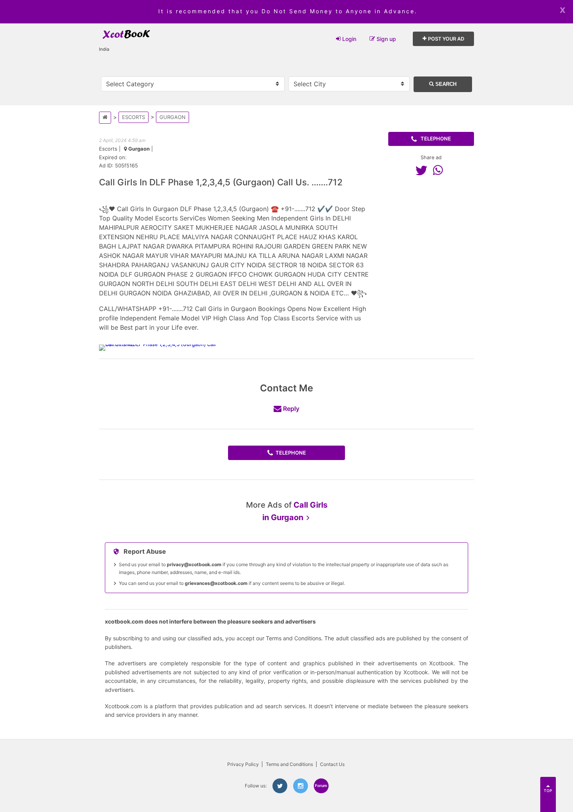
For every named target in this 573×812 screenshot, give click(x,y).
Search (445, 84)
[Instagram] (300, 785)
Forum (321, 785)
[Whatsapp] (440, 170)
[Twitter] (423, 170)
